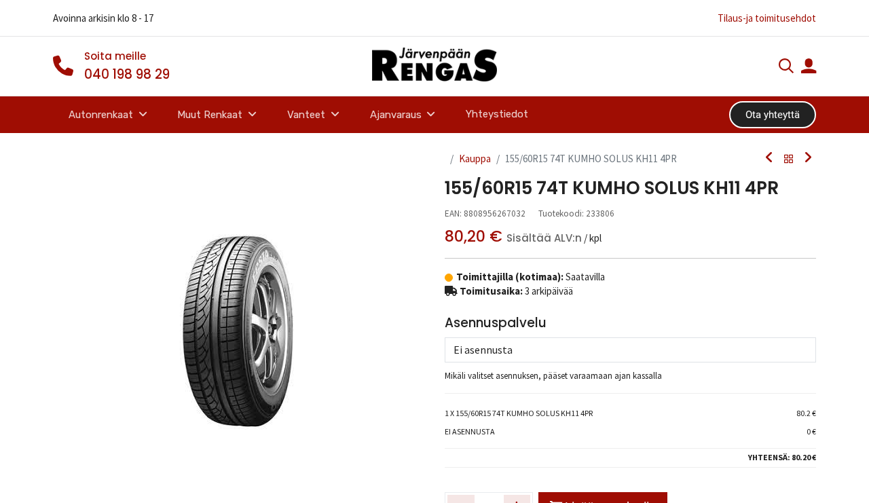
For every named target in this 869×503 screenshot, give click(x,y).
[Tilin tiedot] (808, 67)
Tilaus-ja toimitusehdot (767, 18)
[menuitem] (497, 114)
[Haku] (786, 67)
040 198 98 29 (127, 74)
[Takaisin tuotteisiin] (789, 159)
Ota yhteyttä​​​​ (772, 115)
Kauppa (475, 158)
